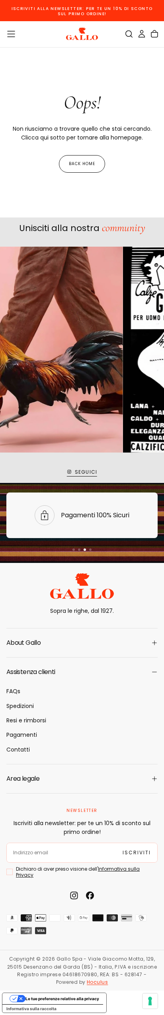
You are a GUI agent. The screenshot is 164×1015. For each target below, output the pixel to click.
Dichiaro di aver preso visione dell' (78, 949)
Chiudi (82, 993)
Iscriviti (82, 970)
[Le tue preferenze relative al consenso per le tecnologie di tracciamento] (150, 1001)
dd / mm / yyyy (32, 926)
